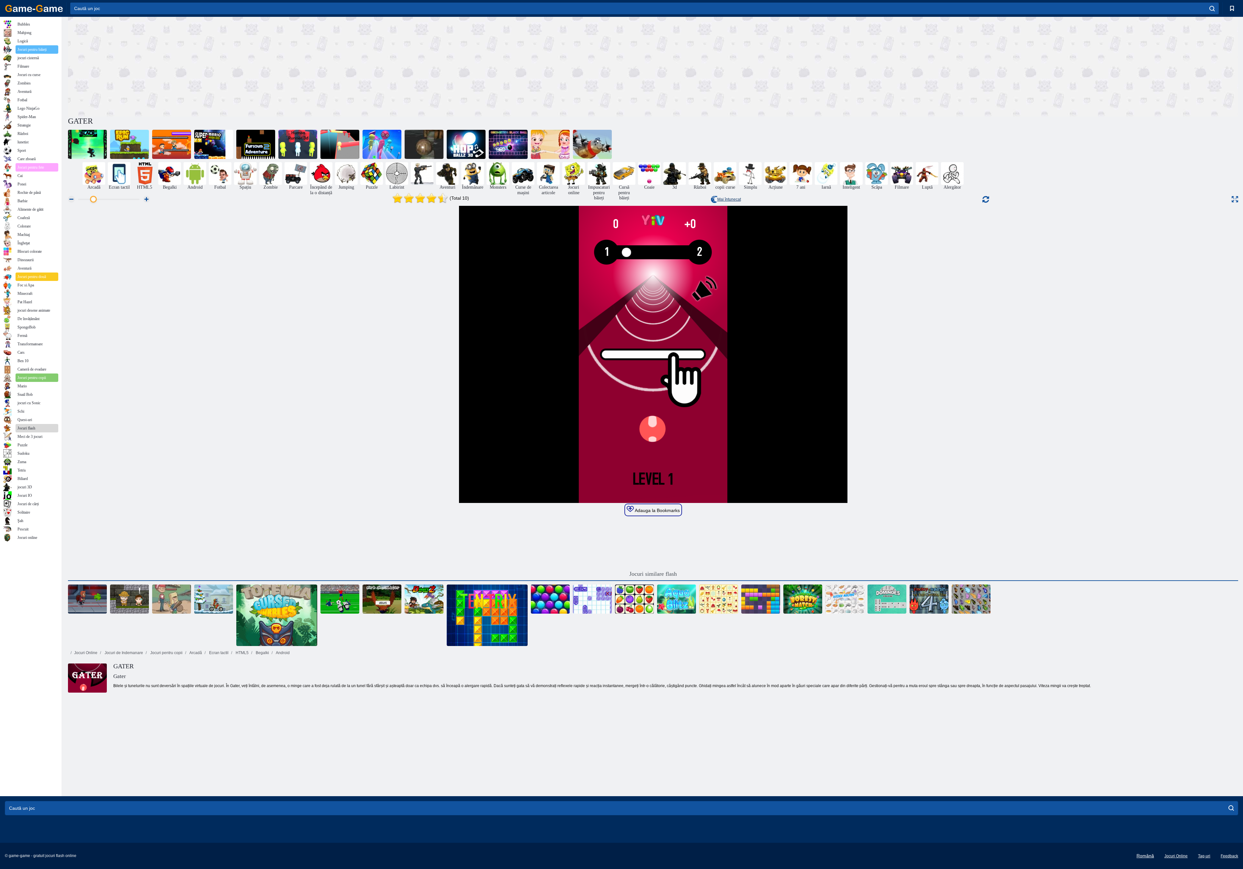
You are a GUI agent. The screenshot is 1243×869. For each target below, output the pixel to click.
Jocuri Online (85, 653)
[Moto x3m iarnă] (213, 599)
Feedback (1229, 856)
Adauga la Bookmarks (657, 510)
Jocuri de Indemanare (123, 653)
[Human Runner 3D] (297, 144)
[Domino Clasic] (887, 599)
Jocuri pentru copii (166, 653)
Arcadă (195, 653)
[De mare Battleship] (592, 599)
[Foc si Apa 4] (929, 599)
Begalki (262, 653)
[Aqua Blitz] (676, 599)
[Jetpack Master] (87, 599)
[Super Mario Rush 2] (213, 144)
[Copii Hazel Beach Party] (550, 144)
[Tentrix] (487, 615)
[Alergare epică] (129, 144)
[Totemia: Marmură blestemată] (276, 615)
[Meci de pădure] (802, 599)
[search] (1212, 8)
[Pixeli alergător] (171, 144)
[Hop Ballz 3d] (466, 144)
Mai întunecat (729, 199)
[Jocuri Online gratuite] (34, 8)
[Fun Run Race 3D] (382, 144)
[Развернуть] (1235, 199)
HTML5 (242, 653)
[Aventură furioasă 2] (255, 144)
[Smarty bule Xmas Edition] (550, 599)
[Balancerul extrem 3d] (424, 144)
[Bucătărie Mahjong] (844, 599)
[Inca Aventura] (129, 599)
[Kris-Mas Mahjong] (718, 599)
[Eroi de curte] (171, 599)
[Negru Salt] (87, 144)
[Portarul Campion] (339, 599)
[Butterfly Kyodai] (971, 599)
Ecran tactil (218, 653)
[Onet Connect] (634, 599)
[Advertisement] (360, 65)
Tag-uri (1204, 856)
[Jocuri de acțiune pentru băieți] (422, 173)
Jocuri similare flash (653, 574)
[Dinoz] (424, 599)
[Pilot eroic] (592, 144)
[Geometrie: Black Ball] (508, 144)
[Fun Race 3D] (339, 144)
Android (282, 653)
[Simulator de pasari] (382, 599)
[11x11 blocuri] (760, 599)
